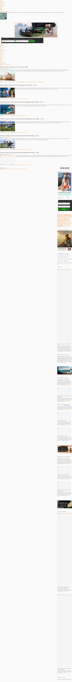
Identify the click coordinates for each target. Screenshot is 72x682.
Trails (69, 224)
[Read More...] (69, 409)
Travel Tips (60, 225)
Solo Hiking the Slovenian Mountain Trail (63, 356)
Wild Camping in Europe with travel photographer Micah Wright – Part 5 (18, 85)
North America (62, 222)
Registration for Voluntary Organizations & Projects (64, 679)
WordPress (21, 168)
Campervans (17, 98)
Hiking (58, 221)
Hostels (62, 221)
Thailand (67, 224)
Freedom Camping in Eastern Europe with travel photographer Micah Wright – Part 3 (22, 119)
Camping (20, 164)
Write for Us (17, 168)
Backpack (69, 214)
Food (69, 219)
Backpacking (17, 149)
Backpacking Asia (61, 216)
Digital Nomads (60, 219)
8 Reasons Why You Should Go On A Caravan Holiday (14, 67)
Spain (62, 224)
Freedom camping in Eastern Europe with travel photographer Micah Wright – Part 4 (21, 102)
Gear (69, 220)
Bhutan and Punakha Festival (61, 420)
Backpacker (6, 98)
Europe (9, 98)
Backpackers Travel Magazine (4, 11)
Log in (25, 168)
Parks (67, 222)
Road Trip (70, 222)
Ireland (66, 221)
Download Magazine (64, 194)
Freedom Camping (25, 98)
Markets (68, 221)
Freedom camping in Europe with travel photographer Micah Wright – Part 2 (19, 135)
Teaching (64, 224)
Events (68, 219)
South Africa (67, 223)
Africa (65, 214)
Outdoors (66, 222)
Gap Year (65, 220)
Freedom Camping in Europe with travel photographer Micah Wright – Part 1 (19, 152)
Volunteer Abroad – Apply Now (61, 677)
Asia (67, 214)
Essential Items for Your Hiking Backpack (63, 380)
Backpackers (60, 215)
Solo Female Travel (61, 223)
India (64, 221)
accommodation (60, 214)
